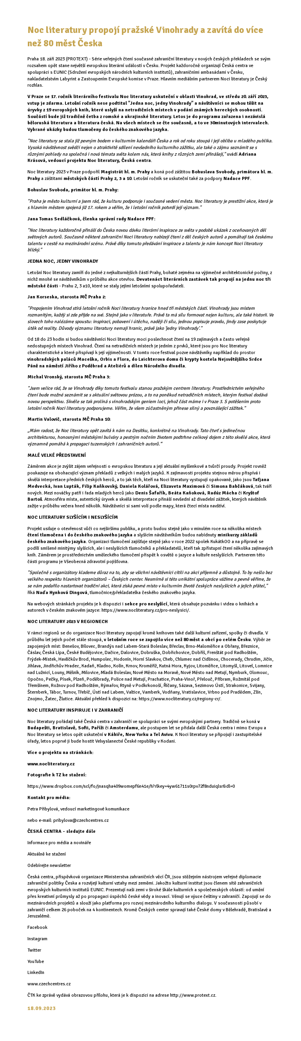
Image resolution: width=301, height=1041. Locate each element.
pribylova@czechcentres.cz (81, 820)
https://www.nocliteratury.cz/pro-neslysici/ (145, 610)
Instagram (37, 939)
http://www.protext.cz (192, 995)
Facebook (37, 927)
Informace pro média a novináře (59, 843)
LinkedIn (35, 973)
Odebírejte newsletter (49, 865)
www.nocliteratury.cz (50, 764)
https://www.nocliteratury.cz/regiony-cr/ (179, 699)
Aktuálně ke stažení (46, 854)
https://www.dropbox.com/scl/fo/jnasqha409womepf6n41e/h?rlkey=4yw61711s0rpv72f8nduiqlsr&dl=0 (131, 786)
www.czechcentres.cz (49, 984)
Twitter (34, 950)
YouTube (35, 962)
